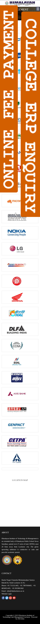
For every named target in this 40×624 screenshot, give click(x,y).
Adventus (21, 619)
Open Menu (38, 9)
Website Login (7, 594)
